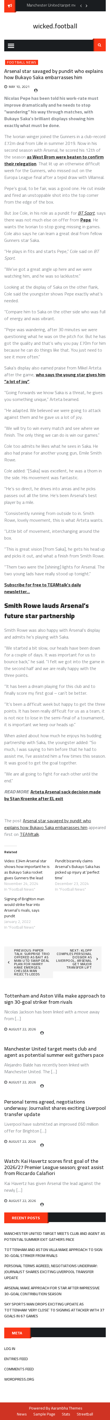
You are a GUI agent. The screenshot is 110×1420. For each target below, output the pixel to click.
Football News (21, 62)
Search (99, 45)
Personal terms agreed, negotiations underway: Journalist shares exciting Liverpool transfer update (55, 1108)
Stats (66, 1414)
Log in (9, 1348)
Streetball (85, 1414)
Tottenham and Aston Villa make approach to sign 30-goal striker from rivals (54, 999)
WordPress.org (19, 1379)
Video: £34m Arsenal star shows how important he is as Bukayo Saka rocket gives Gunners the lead (27, 869)
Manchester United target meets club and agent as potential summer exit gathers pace (54, 1052)
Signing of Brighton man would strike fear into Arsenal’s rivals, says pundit (24, 907)
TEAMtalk (29, 834)
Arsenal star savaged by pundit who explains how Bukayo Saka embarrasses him (47, 824)
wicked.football (55, 26)
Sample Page (44, 1414)
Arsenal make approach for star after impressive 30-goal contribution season (52, 1291)
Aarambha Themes (66, 1408)
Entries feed (16, 1358)
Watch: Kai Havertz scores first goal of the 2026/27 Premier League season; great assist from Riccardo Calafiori (54, 1167)
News (22, 1414)
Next (86, 5)
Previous (81, 5)
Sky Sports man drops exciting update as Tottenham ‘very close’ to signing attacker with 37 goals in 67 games (54, 1310)
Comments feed (19, 1369)
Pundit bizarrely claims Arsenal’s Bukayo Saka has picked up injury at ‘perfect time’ (77, 869)
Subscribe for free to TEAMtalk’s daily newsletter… (42, 588)
